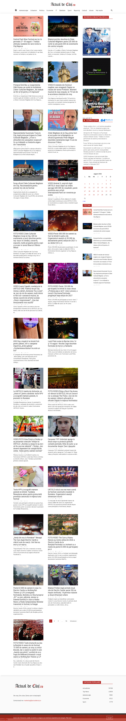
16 (110, 187)
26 (94, 195)
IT (56, 10)
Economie (50, 10)
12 (94, 187)
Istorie (91, 10)
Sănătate (62, 10)
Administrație (23, 10)
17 (85, 191)
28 (102, 195)
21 (102, 191)
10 (85, 187)
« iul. (84, 201)
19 (94, 191)
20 (98, 191)
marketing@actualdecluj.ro (32, 700)
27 (98, 195)
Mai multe (99, 10)
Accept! (110, 718)
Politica (41, 10)
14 (102, 187)
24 (85, 195)
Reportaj (77, 10)
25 (89, 195)
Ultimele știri (92, 120)
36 (66, 621)
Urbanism (33, 10)
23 (110, 191)
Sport (70, 10)
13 (98, 187)
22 (106, 191)
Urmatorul (73, 621)
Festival (87, 205)
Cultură (84, 10)
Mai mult (69, 718)
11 (89, 187)
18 (89, 191)
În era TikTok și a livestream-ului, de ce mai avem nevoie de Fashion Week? (96, 144)
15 (106, 187)
